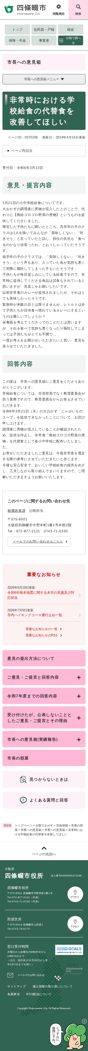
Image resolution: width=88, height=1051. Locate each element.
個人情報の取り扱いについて (53, 986)
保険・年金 (17, 40)
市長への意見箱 (31, 830)
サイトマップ (16, 986)
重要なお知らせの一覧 (41, 629)
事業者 (44, 40)
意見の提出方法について (31, 658)
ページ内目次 (22, 151)
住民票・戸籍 (44, 29)
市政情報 (62, 825)
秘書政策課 (17, 511)
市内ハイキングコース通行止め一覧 (34, 615)
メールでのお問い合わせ (31, 975)
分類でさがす (44, 825)
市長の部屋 (18, 758)
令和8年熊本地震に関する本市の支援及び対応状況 (40, 595)
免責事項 (13, 994)
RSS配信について (38, 994)
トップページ (23, 825)
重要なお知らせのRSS (42, 635)
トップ (17, 29)
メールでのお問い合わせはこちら (38, 541)
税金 (70, 29)
